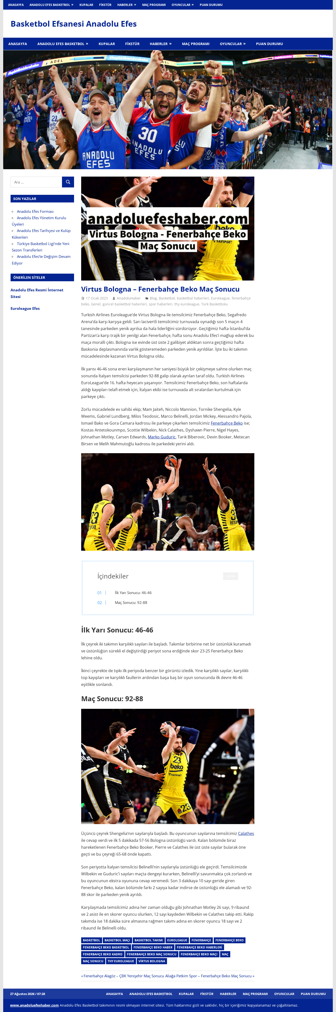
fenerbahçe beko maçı (199, 954)
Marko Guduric (162, 437)
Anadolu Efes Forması (35, 211)
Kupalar (86, 5)
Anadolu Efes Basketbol (50, 5)
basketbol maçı (117, 940)
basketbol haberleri (193, 298)
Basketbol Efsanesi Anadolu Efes (74, 23)
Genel (96, 304)
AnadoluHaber (129, 298)
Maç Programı (154, 5)
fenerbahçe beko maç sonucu (151, 954)
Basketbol (167, 298)
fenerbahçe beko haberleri (199, 947)
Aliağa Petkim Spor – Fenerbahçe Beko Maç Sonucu (208, 975)
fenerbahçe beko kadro (102, 954)
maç (225, 954)
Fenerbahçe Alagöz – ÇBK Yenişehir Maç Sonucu (123, 975)
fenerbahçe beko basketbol (106, 947)
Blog (153, 298)
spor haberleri (160, 304)
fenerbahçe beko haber (153, 947)
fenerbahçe (201, 940)
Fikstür (105, 5)
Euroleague (220, 298)
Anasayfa (16, 5)
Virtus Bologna (151, 961)
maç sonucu (93, 961)
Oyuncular (181, 5)
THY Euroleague (121, 961)
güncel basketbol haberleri (125, 304)
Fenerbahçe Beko (227, 423)
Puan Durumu (211, 5)
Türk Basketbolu (214, 304)
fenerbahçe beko (229, 940)
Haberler (125, 5)
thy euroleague (186, 304)
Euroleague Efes (25, 308)
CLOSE (230, 576)
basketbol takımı (149, 940)
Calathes (246, 833)
